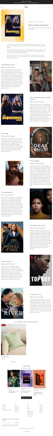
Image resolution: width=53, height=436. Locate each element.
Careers (3, 408)
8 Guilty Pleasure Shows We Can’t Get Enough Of (26, 391)
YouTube (40, 411)
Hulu (13, 195)
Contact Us (29, 408)
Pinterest (40, 409)
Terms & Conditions (30, 414)
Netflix (13, 67)
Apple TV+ (42, 102)
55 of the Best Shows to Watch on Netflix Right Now (13, 391)
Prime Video (42, 228)
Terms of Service (9, 425)
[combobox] (44, 7)
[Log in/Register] (46, 7)
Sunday (37, 51)
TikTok (40, 413)
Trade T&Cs (17, 411)
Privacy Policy (29, 416)
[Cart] (51, 7)
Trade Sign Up (17, 406)
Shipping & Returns (30, 411)
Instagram (41, 408)
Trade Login (17, 408)
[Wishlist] (49, 7)
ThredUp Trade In (30, 413)
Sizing (28, 409)
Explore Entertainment (26, 397)
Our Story (3, 406)
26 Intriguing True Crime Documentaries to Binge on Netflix (38, 393)
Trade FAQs (17, 409)
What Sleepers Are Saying (6, 409)
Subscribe (17, 422)
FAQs (28, 406)
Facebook (41, 406)
